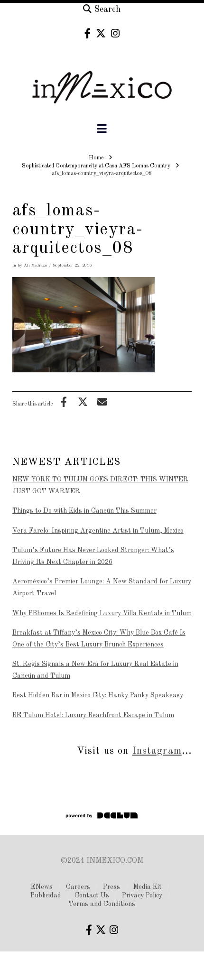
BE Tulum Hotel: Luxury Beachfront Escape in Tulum (93, 715)
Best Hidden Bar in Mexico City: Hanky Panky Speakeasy (97, 695)
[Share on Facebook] (63, 402)
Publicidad (45, 895)
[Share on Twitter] (83, 402)
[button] (102, 129)
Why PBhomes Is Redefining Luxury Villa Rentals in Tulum (102, 613)
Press (111, 887)
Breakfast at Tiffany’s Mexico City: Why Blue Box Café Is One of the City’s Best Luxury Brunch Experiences (98, 638)
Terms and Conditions (102, 904)
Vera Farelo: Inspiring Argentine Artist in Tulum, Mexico (98, 530)
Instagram (157, 751)
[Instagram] (115, 33)
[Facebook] (87, 33)
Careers (78, 887)
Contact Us (91, 895)
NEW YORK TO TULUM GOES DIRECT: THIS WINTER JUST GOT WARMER (100, 485)
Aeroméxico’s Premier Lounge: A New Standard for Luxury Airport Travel (101, 587)
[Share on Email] (102, 402)
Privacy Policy (142, 895)
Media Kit (147, 887)
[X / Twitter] (101, 33)
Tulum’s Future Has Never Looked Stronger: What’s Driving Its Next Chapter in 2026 (93, 556)
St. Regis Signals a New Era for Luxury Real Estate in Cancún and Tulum (95, 670)
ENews (42, 887)
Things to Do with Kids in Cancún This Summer (84, 511)
